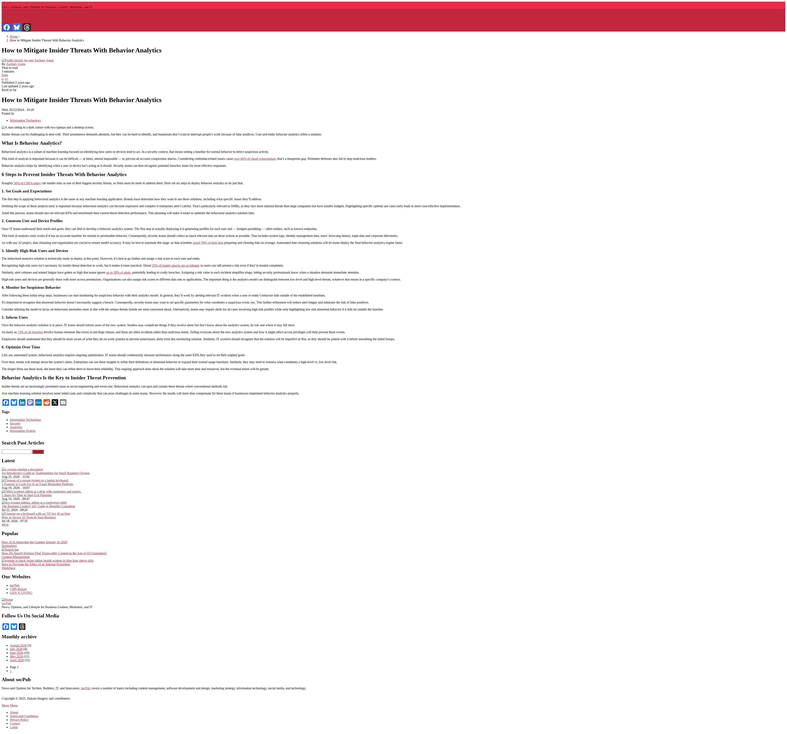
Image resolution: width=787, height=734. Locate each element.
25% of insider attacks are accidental (175, 265)
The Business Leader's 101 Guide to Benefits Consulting (38, 506)
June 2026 (16, 652)
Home (14, 36)
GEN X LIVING (21, 592)
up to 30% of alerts (118, 272)
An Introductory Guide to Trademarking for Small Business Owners (46, 473)
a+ (6, 79)
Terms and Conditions (24, 716)
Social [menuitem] (121, 17)
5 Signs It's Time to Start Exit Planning (27, 495)
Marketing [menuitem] (49, 17)
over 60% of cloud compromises (255, 158)
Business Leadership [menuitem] (20, 17)
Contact (15, 723)
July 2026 (16, 649)
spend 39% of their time (208, 242)
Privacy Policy (19, 720)
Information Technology (25, 120)
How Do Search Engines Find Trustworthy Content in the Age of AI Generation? (54, 553)
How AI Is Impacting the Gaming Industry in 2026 (34, 542)
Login (14, 727)
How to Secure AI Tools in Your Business (29, 517)
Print (5, 75)
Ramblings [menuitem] (142, 17)
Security (15, 423)
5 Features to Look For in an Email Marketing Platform (37, 484)
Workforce (8, 568)
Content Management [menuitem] (80, 17)
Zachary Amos (15, 64)
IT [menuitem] (105, 17)
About (14, 712)
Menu (5, 705)
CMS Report (18, 589)
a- (3, 79)
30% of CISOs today (27, 183)
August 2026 (18, 645)
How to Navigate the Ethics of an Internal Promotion (36, 564)
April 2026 (17, 660)
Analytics (16, 427)
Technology (9, 546)
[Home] (7, 599)
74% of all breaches (30, 332)
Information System (22, 431)
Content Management (16, 557)
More (5, 524)
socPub (6, 3)
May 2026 (16, 656)
